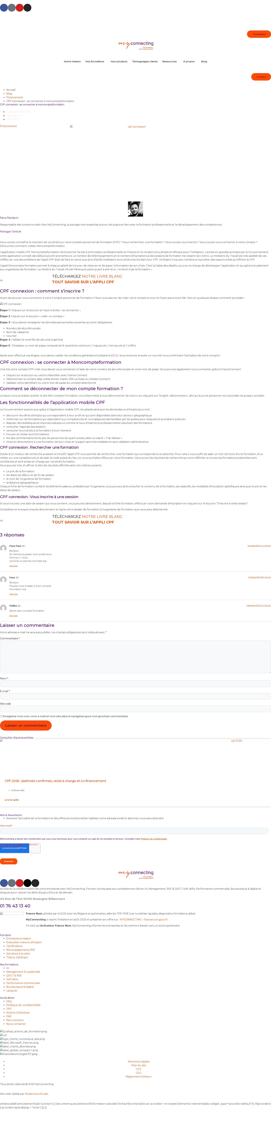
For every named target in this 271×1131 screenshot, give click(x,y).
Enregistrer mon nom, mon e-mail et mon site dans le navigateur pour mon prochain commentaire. (65, 716)
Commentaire (10, 638)
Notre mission (72, 61)
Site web (5, 703)
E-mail (5, 691)
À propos (189, 61)
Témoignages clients (145, 61)
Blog (204, 61)
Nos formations (94, 61)
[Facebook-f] (4, 8)
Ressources (169, 61)
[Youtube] (20, 8)
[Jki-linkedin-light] (12, 8)
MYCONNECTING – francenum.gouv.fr (144, 919)
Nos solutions (119, 61)
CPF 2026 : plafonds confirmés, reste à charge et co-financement (55, 781)
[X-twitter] (27, 883)
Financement (14, 97)
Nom (4, 678)
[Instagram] (27, 8)
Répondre (13, 566)
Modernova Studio (36, 1093)
